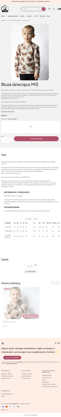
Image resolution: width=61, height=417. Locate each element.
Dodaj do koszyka (36, 139)
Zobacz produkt (29, 316)
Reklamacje (45, 382)
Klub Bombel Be (46, 375)
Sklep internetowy (30, 415)
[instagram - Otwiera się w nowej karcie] (56, 343)
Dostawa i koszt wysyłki (48, 384)
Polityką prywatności (12, 363)
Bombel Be (3, 20)
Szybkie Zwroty (5, 378)
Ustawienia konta (26, 376)
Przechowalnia (26, 378)
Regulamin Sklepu (6, 374)
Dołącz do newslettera (12, 357)
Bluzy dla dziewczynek (15, 20)
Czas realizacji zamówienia (49, 386)
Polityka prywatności (7, 376)
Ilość (2, 136)
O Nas (3, 396)
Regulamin (20, 362)
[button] (43, 9)
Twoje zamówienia (27, 374)
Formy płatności (46, 377)
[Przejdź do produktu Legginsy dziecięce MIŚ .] (21, 303)
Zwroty (44, 379)
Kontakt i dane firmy (7, 394)
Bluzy (8, 20)
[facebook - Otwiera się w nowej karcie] (59, 343)
